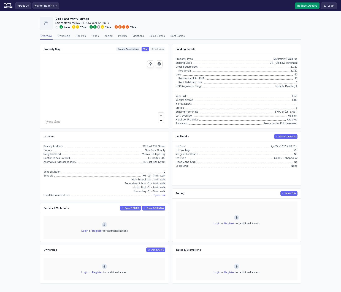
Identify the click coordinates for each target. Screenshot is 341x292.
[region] (104, 91)
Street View (157, 49)
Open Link (159, 195)
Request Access (307, 5)
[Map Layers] (150, 63)
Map (145, 49)
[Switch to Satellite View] (159, 63)
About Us (23, 5)
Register (97, 230)
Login (84, 230)
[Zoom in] (161, 115)
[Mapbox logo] (52, 122)
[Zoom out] (161, 120)
